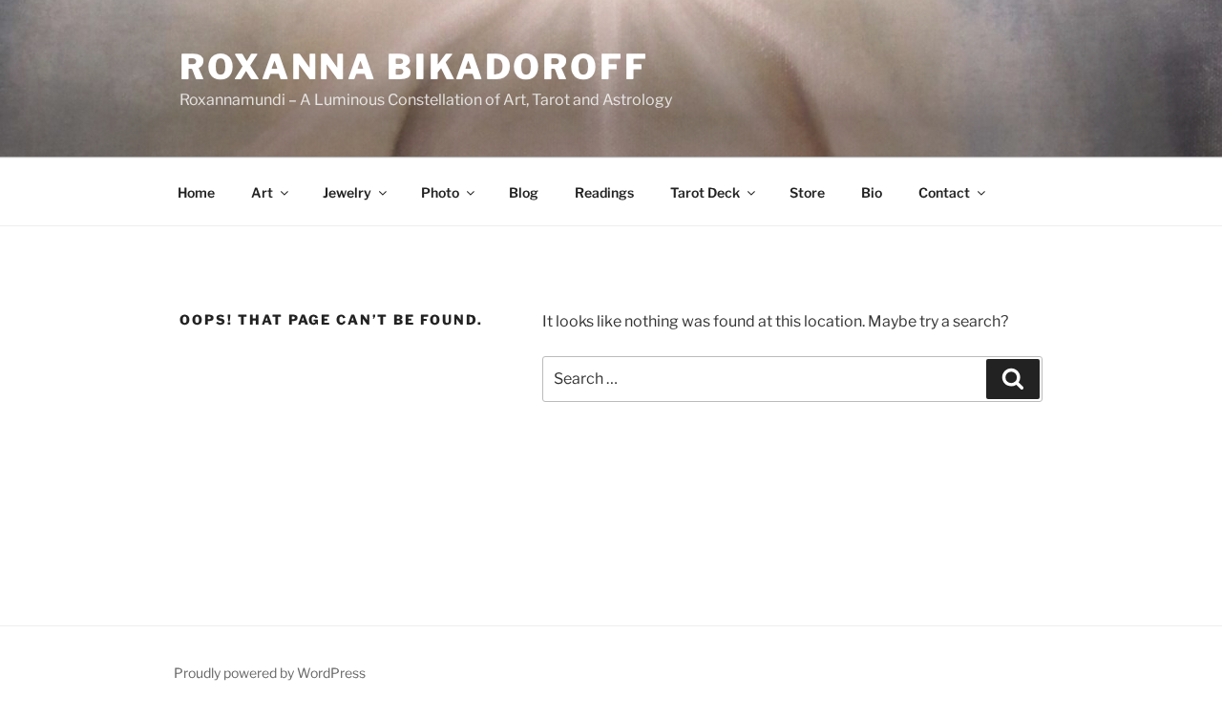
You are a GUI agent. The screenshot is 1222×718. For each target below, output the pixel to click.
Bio (871, 192)
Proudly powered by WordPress (270, 673)
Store (807, 192)
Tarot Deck (705, 192)
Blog (523, 192)
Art (262, 192)
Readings (604, 192)
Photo (440, 192)
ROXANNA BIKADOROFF (414, 67)
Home (196, 192)
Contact (944, 192)
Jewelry (347, 192)
